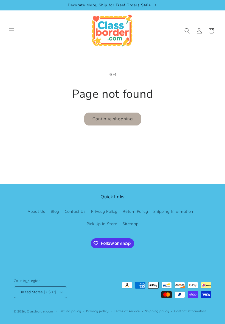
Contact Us (75, 211)
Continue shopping (112, 118)
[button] (11, 31)
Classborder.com (40, 311)
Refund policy (70, 311)
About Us (36, 211)
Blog (55, 211)
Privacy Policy (104, 211)
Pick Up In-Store (102, 223)
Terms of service (127, 311)
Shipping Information (173, 211)
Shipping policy (157, 311)
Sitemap (130, 223)
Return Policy (135, 211)
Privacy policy (97, 311)
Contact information (190, 311)
